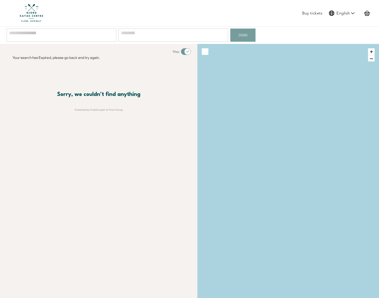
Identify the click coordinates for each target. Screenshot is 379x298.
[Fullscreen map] (205, 51)
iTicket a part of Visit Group (106, 109)
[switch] (183, 51)
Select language (342, 13)
